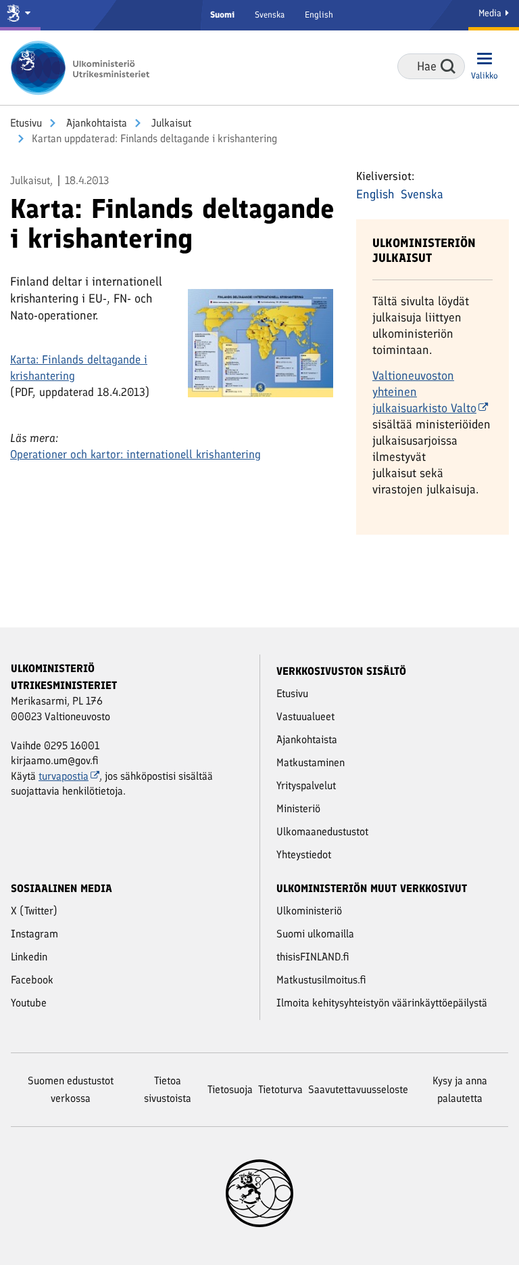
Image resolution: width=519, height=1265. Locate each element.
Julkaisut (170, 122)
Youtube (29, 1002)
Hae (448, 66)
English (319, 14)
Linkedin (29, 956)
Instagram (34, 933)
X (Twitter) (34, 910)
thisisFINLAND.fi (312, 956)
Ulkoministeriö (309, 910)
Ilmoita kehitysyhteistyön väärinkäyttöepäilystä (381, 1002)
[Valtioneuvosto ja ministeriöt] (20, 15)
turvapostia (64, 776)
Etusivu (26, 122)
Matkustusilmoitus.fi (321, 979)
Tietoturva (280, 1089)
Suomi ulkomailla (315, 933)
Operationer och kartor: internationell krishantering (135, 454)
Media (491, 13)
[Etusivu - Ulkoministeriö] (84, 67)
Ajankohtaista (95, 122)
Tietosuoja (230, 1089)
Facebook (32, 979)
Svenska (270, 14)
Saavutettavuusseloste (358, 1089)
